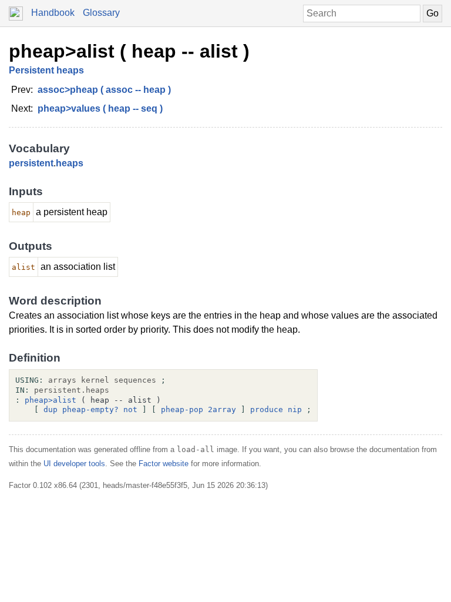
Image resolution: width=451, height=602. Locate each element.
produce (266, 409)
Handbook (53, 13)
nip (295, 409)
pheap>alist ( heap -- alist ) (129, 51)
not (130, 409)
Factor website (164, 463)
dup (50, 409)
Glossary (101, 13)
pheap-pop (182, 409)
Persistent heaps (46, 70)
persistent (31, 163)
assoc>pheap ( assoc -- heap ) (104, 90)
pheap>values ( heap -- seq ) (100, 108)
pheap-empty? (90, 409)
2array (222, 409)
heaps (69, 163)
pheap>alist (50, 400)
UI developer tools (74, 463)
